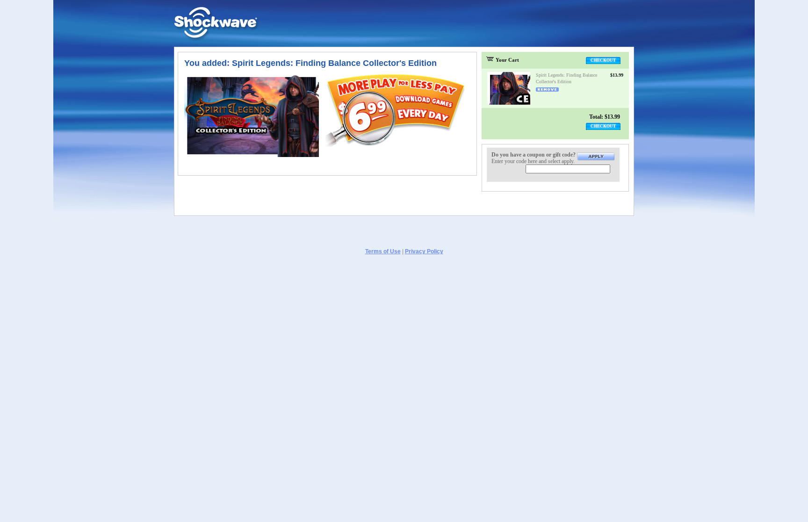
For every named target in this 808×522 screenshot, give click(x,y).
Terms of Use (383, 251)
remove (547, 89)
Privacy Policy (424, 251)
